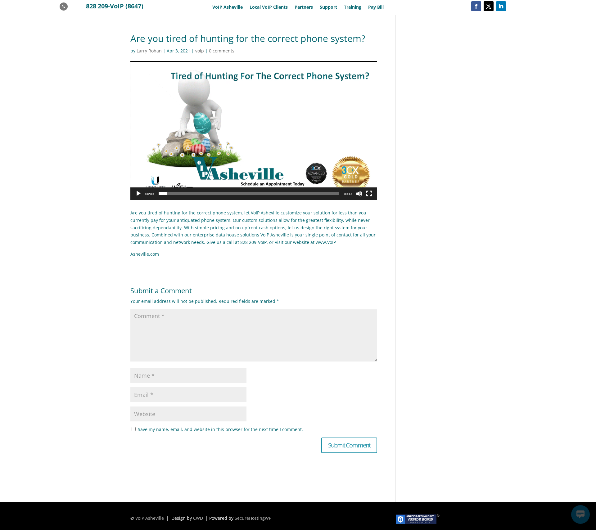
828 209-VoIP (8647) (114, 6)
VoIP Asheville (227, 7)
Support (328, 7)
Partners (304, 7)
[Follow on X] (489, 6)
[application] (253, 130)
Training (352, 7)
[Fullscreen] (369, 194)
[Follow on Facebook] (476, 6)
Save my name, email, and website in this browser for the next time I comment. (220, 429)
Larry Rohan (149, 51)
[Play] (138, 194)
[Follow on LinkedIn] (501, 6)
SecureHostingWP (253, 518)
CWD (198, 518)
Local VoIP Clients (269, 7)
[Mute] (359, 194)
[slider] (249, 193)
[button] (254, 130)
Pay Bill (376, 7)
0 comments (221, 51)
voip (199, 51)
